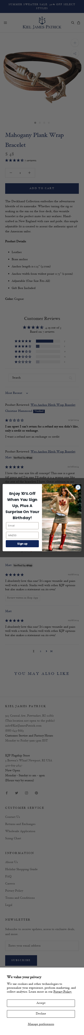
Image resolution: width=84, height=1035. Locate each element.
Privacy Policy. (62, 992)
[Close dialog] (78, 487)
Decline (41, 1013)
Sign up (22, 544)
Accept (40, 1003)
